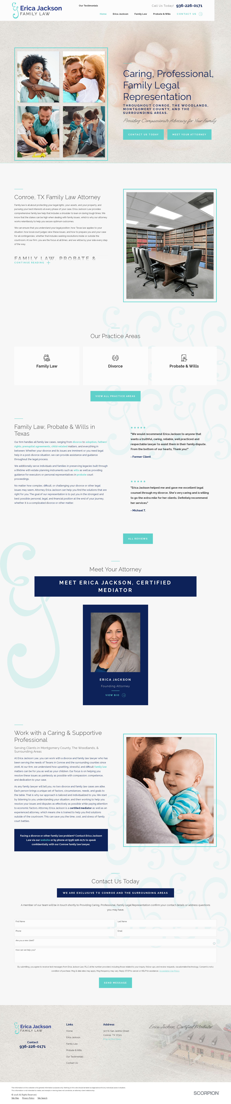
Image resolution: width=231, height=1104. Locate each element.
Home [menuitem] (103, 14)
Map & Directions (112, 1039)
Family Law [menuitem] (140, 14)
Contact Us (72, 1063)
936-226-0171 (189, 6)
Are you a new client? (25, 940)
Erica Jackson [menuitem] (120, 14)
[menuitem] (15, 1098)
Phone (18, 931)
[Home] (37, 10)
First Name (20, 921)
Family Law (72, 1043)
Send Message (115, 982)
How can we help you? (26, 950)
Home (69, 1031)
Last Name (122, 921)
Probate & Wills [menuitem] (162, 14)
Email (120, 931)
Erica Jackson (73, 1037)
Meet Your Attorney (189, 134)
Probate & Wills (74, 1050)
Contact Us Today (143, 134)
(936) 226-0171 (76, 840)
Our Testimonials (88, 5)
